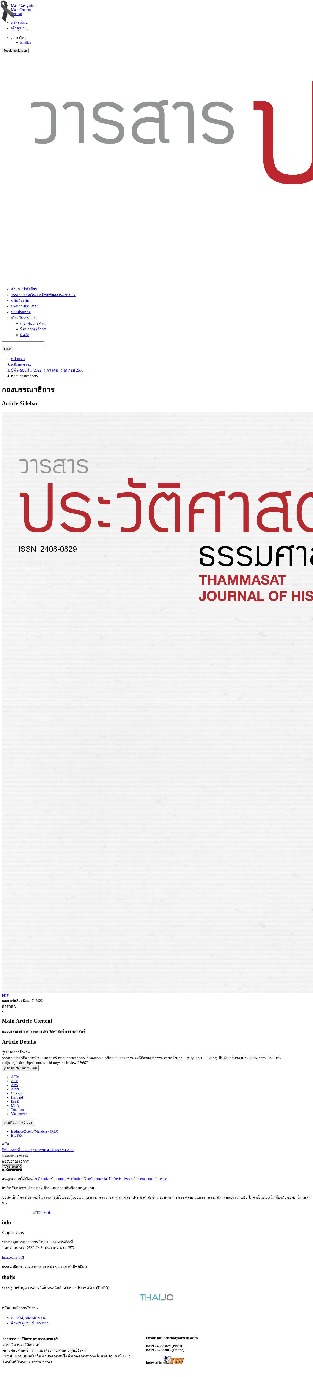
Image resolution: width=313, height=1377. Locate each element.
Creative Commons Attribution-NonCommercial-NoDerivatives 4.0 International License (102, 1179)
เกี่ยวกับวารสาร (32, 323)
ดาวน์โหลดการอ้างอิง (18, 1122)
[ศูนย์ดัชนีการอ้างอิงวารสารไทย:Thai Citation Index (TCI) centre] (173, 1362)
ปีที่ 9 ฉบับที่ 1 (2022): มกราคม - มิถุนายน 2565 (47, 370)
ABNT (16, 1089)
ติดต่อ (24, 335)
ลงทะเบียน (19, 22)
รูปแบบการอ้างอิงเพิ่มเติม (20, 1068)
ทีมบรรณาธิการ (33, 329)
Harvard (17, 1097)
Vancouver (19, 1114)
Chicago (17, 1093)
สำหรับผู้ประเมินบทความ (31, 1323)
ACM (15, 1077)
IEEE (15, 1101)
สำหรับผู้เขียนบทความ (29, 1317)
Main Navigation (23, 6)
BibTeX (17, 1135)
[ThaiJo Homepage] (156, 1299)
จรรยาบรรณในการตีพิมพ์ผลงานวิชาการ (43, 295)
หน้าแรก (18, 359)
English (25, 42)
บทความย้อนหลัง (24, 306)
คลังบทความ (21, 364)
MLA (15, 1105)
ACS (14, 1081)
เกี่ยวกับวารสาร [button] (23, 318)
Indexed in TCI (13, 1257)
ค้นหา (7, 349)
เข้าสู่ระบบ (19, 28)
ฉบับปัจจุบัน (20, 300)
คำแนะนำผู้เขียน (24, 289)
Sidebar (16, 14)
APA (14, 1085)
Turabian (17, 1110)
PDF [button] (5, 995)
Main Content (21, 10)
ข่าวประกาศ (21, 312)
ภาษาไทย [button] (19, 38)
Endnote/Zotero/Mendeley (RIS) (34, 1131)
